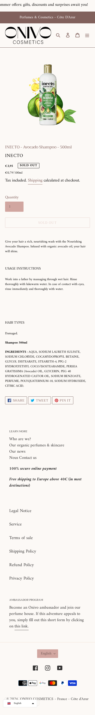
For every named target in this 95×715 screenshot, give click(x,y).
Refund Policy (21, 565)
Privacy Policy (21, 578)
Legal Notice (20, 511)
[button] (20, 703)
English (46, 653)
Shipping (35, 180)
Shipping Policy (22, 551)
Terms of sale (21, 538)
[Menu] (87, 35)
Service (15, 524)
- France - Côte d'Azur (72, 699)
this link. (22, 626)
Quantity (12, 198)
